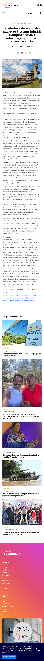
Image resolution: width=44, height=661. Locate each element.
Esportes (5, 580)
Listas (4, 586)
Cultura (4, 578)
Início (4, 601)
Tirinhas (5, 588)
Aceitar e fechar (9, 657)
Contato (4, 609)
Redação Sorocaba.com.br (22, 47)
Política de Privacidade (10, 612)
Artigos (4, 567)
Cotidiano (14, 23)
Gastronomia (6, 583)
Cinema (4, 572)
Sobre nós (5, 604)
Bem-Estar (5, 570)
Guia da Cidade (7, 606)
